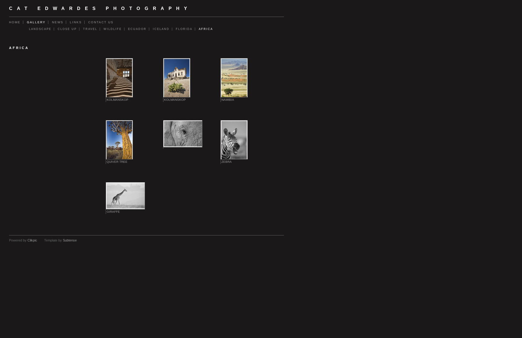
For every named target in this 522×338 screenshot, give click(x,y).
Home (15, 22)
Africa (206, 29)
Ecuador (137, 29)
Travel (90, 29)
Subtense (70, 240)
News (57, 22)
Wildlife (113, 29)
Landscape (40, 29)
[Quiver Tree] (119, 139)
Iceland (161, 29)
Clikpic (32, 240)
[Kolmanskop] (119, 77)
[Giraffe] (125, 195)
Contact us (101, 22)
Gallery (36, 22)
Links (76, 22)
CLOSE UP (67, 29)
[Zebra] (234, 139)
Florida (184, 29)
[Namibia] (234, 77)
